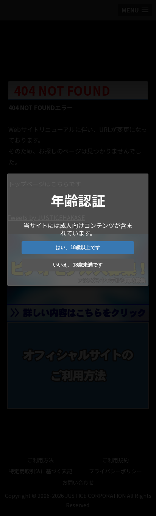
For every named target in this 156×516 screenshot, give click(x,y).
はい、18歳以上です (78, 247)
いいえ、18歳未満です (78, 265)
